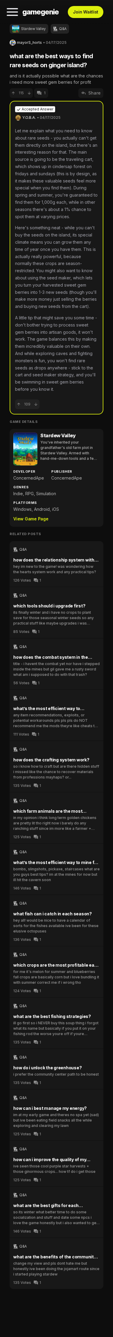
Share (94, 92)
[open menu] (12, 12)
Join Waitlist (85, 11)
